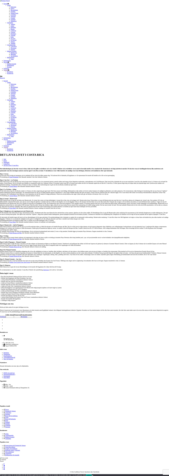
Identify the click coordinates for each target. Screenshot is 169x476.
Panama (13, 49)
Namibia (13, 11)
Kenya (12, 8)
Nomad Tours (14, 13)
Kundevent (10, 73)
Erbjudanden (7, 60)
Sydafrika (13, 15)
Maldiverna (14, 53)
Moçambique (14, 10)
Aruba (12, 26)
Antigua (13, 24)
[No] (92, 475)
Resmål (6, 3)
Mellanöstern (10, 57)
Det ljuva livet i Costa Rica (11, 165)
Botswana (13, 7)
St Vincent (13, 40)
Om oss (6, 62)
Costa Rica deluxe (10, 447)
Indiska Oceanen (11, 51)
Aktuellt (6, 70)
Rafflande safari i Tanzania (12, 450)
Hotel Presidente (13, 177)
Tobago (13, 41)
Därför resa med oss (9, 373)
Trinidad (13, 43)
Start (5, 159)
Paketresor (6, 162)
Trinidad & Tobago (10, 411)
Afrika (9, 5)
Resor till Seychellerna (11, 416)
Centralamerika (11, 45)
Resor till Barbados (10, 419)
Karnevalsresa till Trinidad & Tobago (15, 445)
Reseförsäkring (8, 356)
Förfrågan (6, 68)
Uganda (13, 18)
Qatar (12, 59)
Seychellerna (14, 56)
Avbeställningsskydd (9, 357)
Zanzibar (13, 19)
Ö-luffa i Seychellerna (11, 448)
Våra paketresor (9, 452)
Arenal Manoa (13, 186)
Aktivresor (46, 270)
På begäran (24, 316)
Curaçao (13, 32)
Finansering (7, 354)
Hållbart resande (11, 64)
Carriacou (13, 30)
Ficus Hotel (12, 208)
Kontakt (9, 67)
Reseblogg (10, 72)
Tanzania (13, 16)
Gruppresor (8, 453)
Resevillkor (7, 377)
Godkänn (89, 475)
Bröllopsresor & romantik (12, 455)
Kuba (12, 37)
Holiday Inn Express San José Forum (19, 262)
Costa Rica (14, 46)
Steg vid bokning (8, 359)
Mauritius (13, 54)
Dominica (13, 34)
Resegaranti (7, 376)
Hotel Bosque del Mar (15, 233)
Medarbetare (10, 65)
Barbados (13, 27)
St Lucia (13, 38)
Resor (5, 160)
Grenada (13, 35)
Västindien (10, 22)
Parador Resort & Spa (15, 247)
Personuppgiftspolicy (9, 374)
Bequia (13, 29)
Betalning (6, 352)
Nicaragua (13, 48)
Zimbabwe (14, 21)
